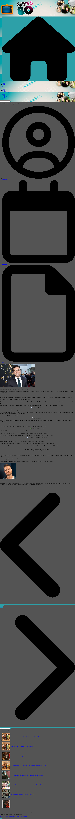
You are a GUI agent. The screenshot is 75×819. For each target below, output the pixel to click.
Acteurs (3, 94)
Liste (5, 91)
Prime (3, 84)
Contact (6, 816)
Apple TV (4, 86)
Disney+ (3, 85)
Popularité (6, 92)
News (3, 362)
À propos (4, 98)
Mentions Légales (12, 816)
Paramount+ (4, 88)
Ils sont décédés (7, 97)
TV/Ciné (3, 82)
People (3, 89)
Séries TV (4, 90)
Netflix (3, 83)
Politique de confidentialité (22, 816)
